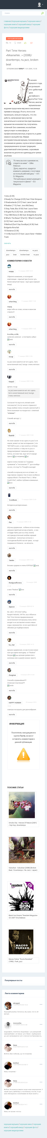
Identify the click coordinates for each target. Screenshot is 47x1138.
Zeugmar (12, 675)
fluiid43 (11, 436)
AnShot (16, 1063)
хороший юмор (24, 24)
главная (7, 21)
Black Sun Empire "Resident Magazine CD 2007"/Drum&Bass (23, 916)
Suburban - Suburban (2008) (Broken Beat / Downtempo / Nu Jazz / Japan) (23, 869)
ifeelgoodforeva (15, 583)
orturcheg (13, 302)
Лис (10, 522)
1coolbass (13, 500)
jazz (7, 255)
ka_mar (12, 645)
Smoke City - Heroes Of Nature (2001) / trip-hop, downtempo (23, 824)
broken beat (25, 255)
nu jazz (35, 250)
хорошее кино (34, 21)
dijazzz (12, 607)
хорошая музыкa (19, 21)
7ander (11, 560)
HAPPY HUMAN (15, 703)
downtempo (10, 250)
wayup (21, 69)
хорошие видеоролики (19, 28)
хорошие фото (31, 1127)
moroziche (17, 1023)
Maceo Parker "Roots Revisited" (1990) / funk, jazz (21, 960)
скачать (7, 243)
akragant (16, 1003)
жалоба (12, 289)
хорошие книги (10, 24)
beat (15, 255)
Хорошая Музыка (15, 38)
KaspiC (11, 382)
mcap (11, 357)
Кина (15, 1045)
